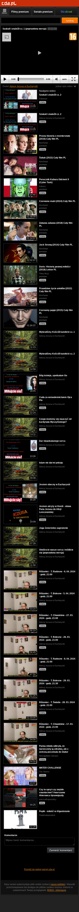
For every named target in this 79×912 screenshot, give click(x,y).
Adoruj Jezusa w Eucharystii (24, 86)
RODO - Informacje (56, 890)
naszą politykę (58, 884)
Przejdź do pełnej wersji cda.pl (39, 869)
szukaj (69, 20)
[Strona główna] (9, 3)
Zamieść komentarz (60, 850)
